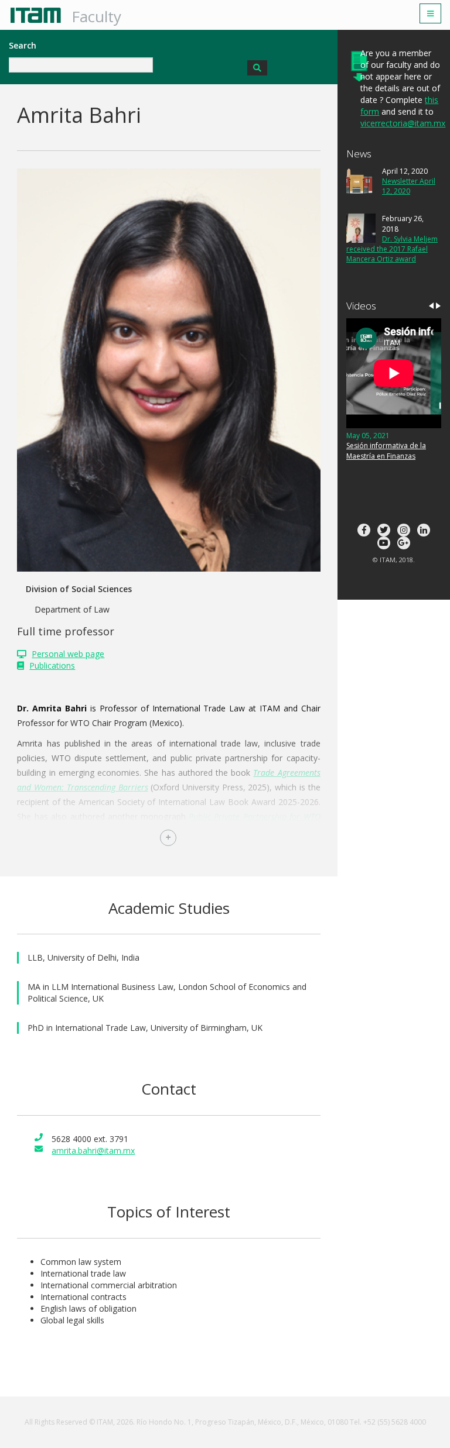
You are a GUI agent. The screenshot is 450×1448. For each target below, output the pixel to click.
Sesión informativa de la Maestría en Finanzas (386, 450)
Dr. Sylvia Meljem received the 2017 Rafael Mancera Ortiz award (392, 249)
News (358, 153)
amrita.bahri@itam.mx (93, 1150)
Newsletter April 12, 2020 (408, 186)
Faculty (96, 16)
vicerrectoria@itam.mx (402, 123)
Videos (361, 305)
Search (22, 45)
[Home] (40, 15)
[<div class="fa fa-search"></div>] (257, 67)
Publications (52, 665)
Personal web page (68, 653)
